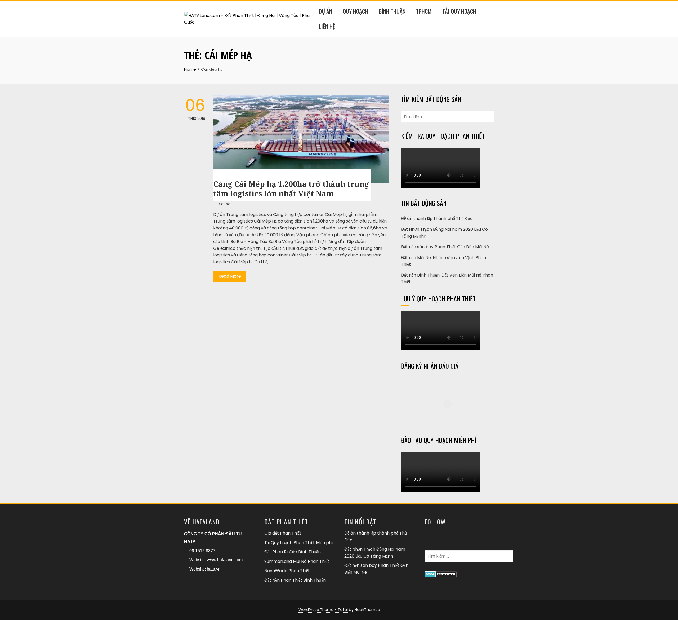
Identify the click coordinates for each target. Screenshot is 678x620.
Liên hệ (327, 26)
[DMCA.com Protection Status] (441, 574)
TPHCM (424, 11)
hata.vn (214, 569)
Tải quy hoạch (459, 11)
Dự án (325, 11)
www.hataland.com (225, 560)
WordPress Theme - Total (323, 609)
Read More (229, 276)
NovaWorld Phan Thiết (287, 571)
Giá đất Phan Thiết (282, 533)
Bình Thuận (392, 11)
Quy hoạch (355, 11)
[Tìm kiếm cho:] (447, 114)
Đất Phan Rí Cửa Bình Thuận (292, 552)
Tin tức (224, 204)
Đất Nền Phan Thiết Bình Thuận (295, 580)
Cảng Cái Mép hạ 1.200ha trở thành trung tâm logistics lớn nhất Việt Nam (291, 188)
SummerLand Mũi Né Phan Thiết (296, 561)
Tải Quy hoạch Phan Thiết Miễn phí (298, 543)
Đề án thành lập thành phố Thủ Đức (437, 218)
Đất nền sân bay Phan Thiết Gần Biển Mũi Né (445, 247)
